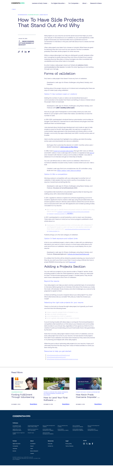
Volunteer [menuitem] (15, 448)
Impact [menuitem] (32, 446)
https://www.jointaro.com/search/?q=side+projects (62, 359)
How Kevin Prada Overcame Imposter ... (88, 396)
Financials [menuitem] (50, 443)
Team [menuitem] (31, 448)
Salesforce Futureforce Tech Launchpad (33, 430)
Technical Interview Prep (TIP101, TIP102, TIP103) (33, 426)
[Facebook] (22, 52)
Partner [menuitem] (15, 441)
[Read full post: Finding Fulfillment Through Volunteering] (24, 383)
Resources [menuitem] (50, 441)
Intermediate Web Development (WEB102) (48, 430)
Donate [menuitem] (14, 451)
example (72, 262)
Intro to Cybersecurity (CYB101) (63, 426)
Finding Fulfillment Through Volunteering (22, 396)
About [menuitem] (32, 441)
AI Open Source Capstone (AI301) (19, 433)
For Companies (73, 3)
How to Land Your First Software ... (56, 399)
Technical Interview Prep (50, 392)
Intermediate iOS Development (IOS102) (93, 430)
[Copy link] (19, 52)
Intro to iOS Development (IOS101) (93, 426)
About (84, 3)
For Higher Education (58, 3)
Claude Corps (31, 432)
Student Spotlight (81, 392)
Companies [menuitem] (15, 446)
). (73, 213)
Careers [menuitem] (32, 453)
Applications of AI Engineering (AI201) (17, 430)
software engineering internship (52, 393)
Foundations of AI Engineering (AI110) (17, 426)
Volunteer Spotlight (33, 14)
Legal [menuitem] (67, 441)
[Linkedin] (26, 52)
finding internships (62, 392)
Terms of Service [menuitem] (69, 446)
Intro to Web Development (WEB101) (49, 426)
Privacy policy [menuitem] (69, 443)
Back (14, 9)
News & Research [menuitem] (34, 451)
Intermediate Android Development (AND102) (78, 430)
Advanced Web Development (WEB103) (48, 433)
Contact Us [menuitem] (50, 446)
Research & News (96, 3)
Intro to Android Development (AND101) (78, 426)
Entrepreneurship (22, 14)
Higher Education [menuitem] (16, 443)
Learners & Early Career (39, 3)
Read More (33, 404)
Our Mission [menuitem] (33, 443)
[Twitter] (29, 52)
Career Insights (43, 14)
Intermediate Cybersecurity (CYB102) (63, 430)
